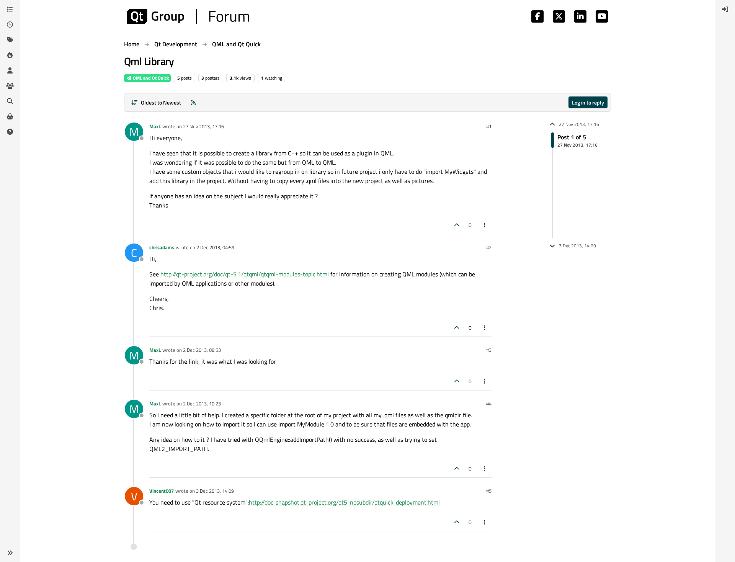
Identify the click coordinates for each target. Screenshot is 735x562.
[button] (10, 553)
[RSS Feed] (193, 102)
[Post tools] (485, 225)
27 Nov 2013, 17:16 (203, 126)
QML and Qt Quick (150, 78)
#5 (489, 491)
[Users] (10, 70)
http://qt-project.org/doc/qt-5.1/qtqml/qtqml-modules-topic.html (244, 274)
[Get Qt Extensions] (10, 116)
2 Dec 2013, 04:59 (215, 247)
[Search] (10, 101)
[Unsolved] (10, 132)
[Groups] (10, 86)
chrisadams (161, 247)
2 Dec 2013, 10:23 (202, 403)
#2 (489, 247)
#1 (489, 126)
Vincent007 (161, 491)
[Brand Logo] (188, 16)
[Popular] (10, 55)
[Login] (725, 9)
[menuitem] (725, 9)
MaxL (155, 126)
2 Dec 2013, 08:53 (202, 350)
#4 (489, 403)
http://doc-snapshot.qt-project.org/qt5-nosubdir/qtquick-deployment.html (344, 502)
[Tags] (10, 40)
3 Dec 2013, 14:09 (215, 491)
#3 (489, 350)
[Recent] (10, 24)
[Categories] (10, 9)
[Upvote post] (457, 225)
